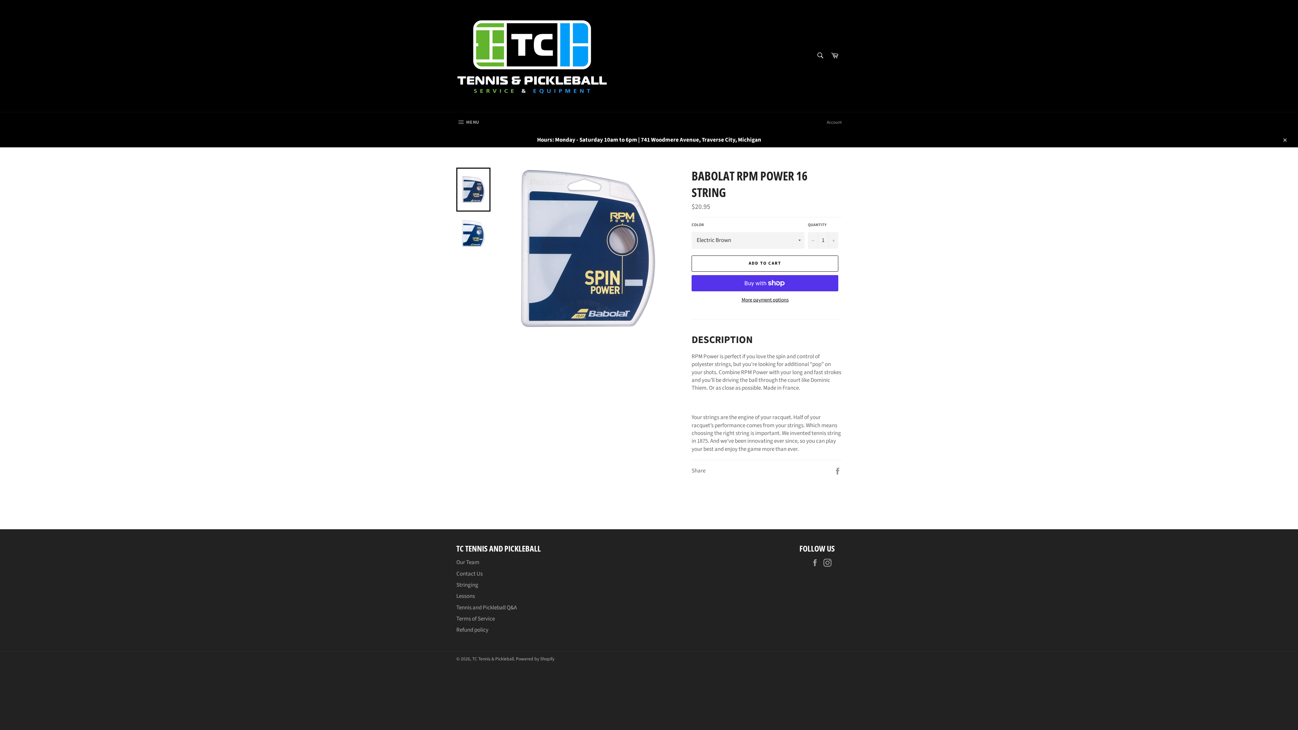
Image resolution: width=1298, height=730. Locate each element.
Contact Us (469, 574)
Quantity (817, 225)
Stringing (467, 585)
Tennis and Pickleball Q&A (486, 608)
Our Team (467, 562)
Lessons (465, 596)
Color (698, 225)
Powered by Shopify (535, 659)
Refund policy (472, 630)
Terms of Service (475, 619)
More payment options (765, 300)
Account (834, 122)
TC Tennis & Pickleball (493, 659)
